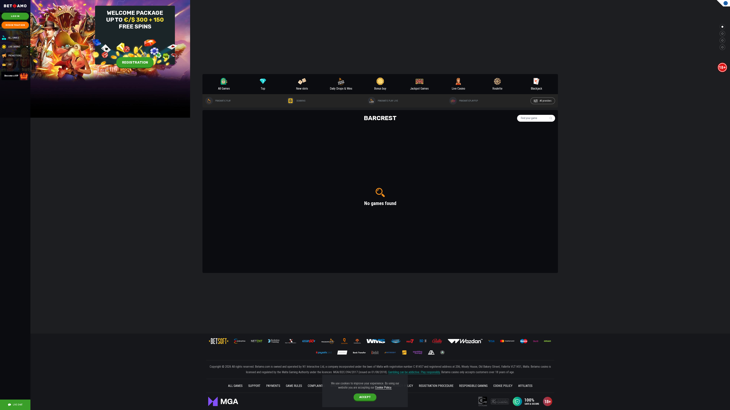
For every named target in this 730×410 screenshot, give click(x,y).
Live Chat (18, 404)
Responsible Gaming (473, 386)
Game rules (294, 386)
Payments (273, 386)
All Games (13, 37)
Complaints (316, 386)
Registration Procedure (436, 386)
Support (254, 386)
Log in (15, 16)
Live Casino (14, 47)
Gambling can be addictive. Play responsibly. (414, 372)
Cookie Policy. (383, 387)
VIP (9, 64)
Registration (15, 25)
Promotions (14, 55)
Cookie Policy (503, 386)
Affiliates (525, 386)
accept (365, 397)
